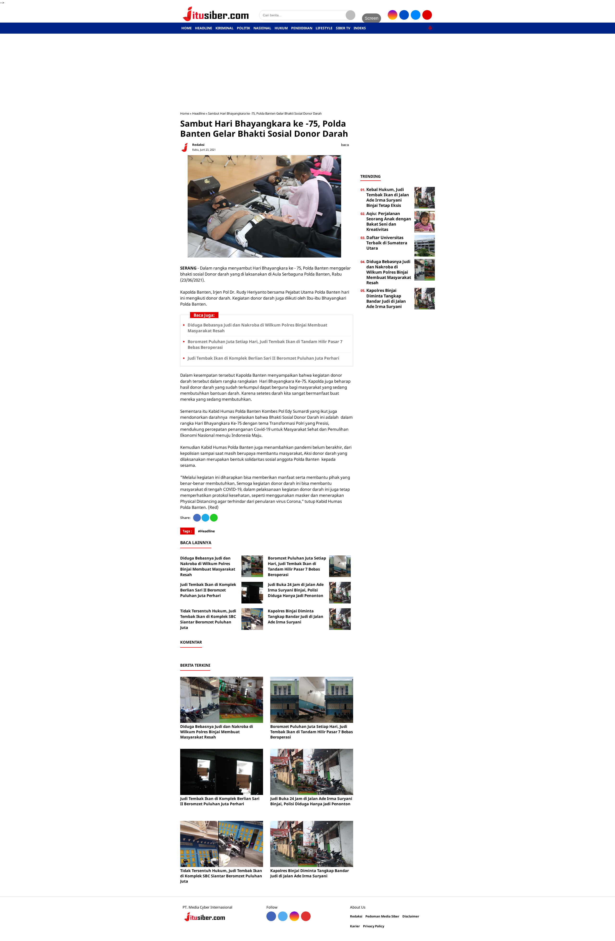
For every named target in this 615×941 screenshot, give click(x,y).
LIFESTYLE (324, 28)
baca (345, 145)
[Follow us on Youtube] (306, 916)
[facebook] (404, 15)
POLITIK (243, 28)
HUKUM (281, 28)
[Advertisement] (307, 72)
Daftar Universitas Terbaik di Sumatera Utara (386, 243)
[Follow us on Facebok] (271, 916)
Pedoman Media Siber (382, 916)
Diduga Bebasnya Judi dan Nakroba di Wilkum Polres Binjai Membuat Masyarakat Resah (207, 566)
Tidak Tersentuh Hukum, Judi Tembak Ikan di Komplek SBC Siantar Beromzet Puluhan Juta (208, 619)
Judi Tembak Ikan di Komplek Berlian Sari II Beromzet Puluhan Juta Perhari (263, 358)
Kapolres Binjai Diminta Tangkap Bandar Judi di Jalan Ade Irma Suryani (295, 616)
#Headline (206, 531)
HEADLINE (203, 28)
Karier (355, 926)
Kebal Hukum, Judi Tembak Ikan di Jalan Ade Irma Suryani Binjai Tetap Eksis (387, 197)
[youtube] (427, 15)
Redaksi (356, 916)
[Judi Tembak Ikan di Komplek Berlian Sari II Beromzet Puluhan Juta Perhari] (252, 592)
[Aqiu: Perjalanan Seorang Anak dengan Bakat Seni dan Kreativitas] (424, 221)
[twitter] (415, 15)
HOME (186, 28)
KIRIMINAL (224, 28)
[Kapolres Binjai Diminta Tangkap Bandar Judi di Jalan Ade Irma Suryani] (340, 619)
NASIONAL (262, 28)
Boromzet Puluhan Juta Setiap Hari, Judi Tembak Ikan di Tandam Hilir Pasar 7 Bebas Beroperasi (297, 566)
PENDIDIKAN (301, 28)
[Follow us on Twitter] (283, 916)
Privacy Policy (373, 926)
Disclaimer (410, 916)
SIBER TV (343, 28)
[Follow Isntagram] (294, 916)
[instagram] (392, 15)
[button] (430, 26)
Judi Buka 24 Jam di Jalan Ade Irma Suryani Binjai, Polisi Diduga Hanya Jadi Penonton (296, 590)
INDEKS (360, 28)
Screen (371, 18)
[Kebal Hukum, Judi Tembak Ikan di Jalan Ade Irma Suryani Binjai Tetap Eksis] (424, 197)
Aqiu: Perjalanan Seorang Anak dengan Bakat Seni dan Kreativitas (388, 221)
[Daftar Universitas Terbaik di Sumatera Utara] (424, 245)
